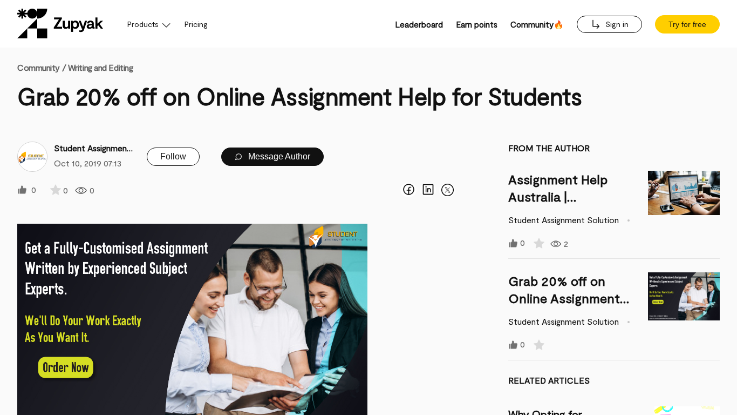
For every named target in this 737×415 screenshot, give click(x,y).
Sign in (616, 24)
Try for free (687, 24)
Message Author (278, 156)
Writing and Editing (100, 67)
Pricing (196, 24)
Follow (173, 156)
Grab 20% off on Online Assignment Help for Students (564, 298)
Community (41, 67)
